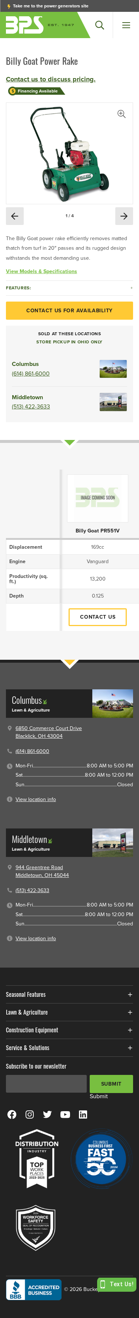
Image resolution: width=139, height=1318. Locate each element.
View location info (36, 799)
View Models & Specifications (41, 271)
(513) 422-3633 (31, 406)
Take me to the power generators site (50, 6)
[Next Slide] (124, 216)
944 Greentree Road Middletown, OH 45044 (42, 871)
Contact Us (97, 617)
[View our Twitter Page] (47, 1114)
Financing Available (38, 91)
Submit (111, 1084)
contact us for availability (69, 310)
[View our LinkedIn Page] (83, 1114)
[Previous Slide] (15, 216)
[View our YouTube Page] (65, 1114)
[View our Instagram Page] (30, 1114)
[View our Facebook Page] (12, 1114)
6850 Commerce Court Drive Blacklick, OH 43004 (49, 732)
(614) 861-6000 (31, 373)
